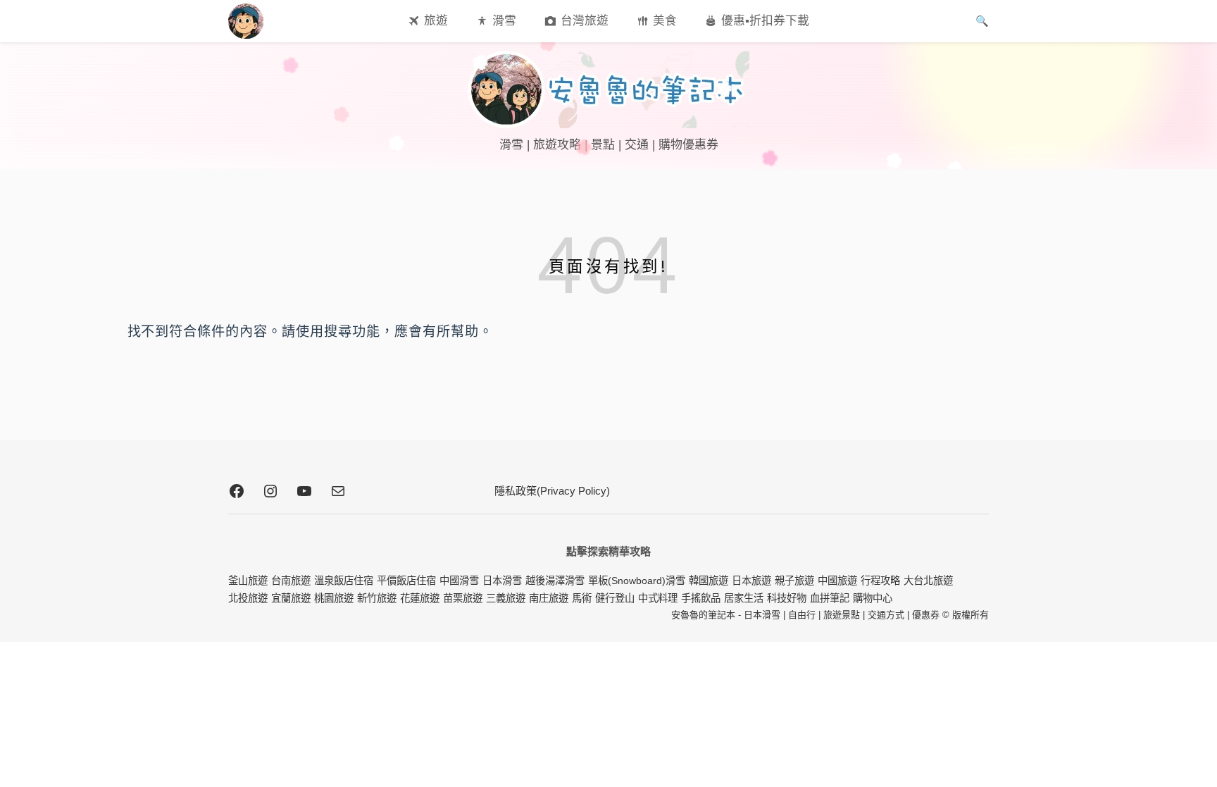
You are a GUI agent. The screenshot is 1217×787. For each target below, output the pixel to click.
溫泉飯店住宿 (343, 580)
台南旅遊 (291, 580)
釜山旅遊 (248, 580)
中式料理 (658, 598)
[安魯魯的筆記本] (608, 89)
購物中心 (872, 598)
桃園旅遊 (334, 598)
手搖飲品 (700, 598)
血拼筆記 (829, 598)
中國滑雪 (459, 580)
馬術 (582, 598)
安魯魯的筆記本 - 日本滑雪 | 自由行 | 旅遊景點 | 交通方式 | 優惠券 (805, 614)
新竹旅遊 (377, 598)
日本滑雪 (502, 580)
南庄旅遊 (548, 598)
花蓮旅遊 (419, 598)
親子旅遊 (794, 580)
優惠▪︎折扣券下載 (765, 20)
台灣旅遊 (584, 20)
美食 (665, 20)
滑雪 (504, 20)
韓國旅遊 (708, 580)
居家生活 (743, 598)
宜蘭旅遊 (291, 598)
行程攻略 (880, 580)
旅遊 (436, 20)
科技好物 (786, 598)
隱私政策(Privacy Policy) (552, 491)
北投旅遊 (248, 598)
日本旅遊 (751, 580)
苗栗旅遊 (462, 598)
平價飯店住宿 (406, 580)
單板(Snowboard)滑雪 (636, 580)
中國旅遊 (837, 580)
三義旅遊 (505, 598)
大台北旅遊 (928, 580)
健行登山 (615, 598)
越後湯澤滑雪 (555, 580)
